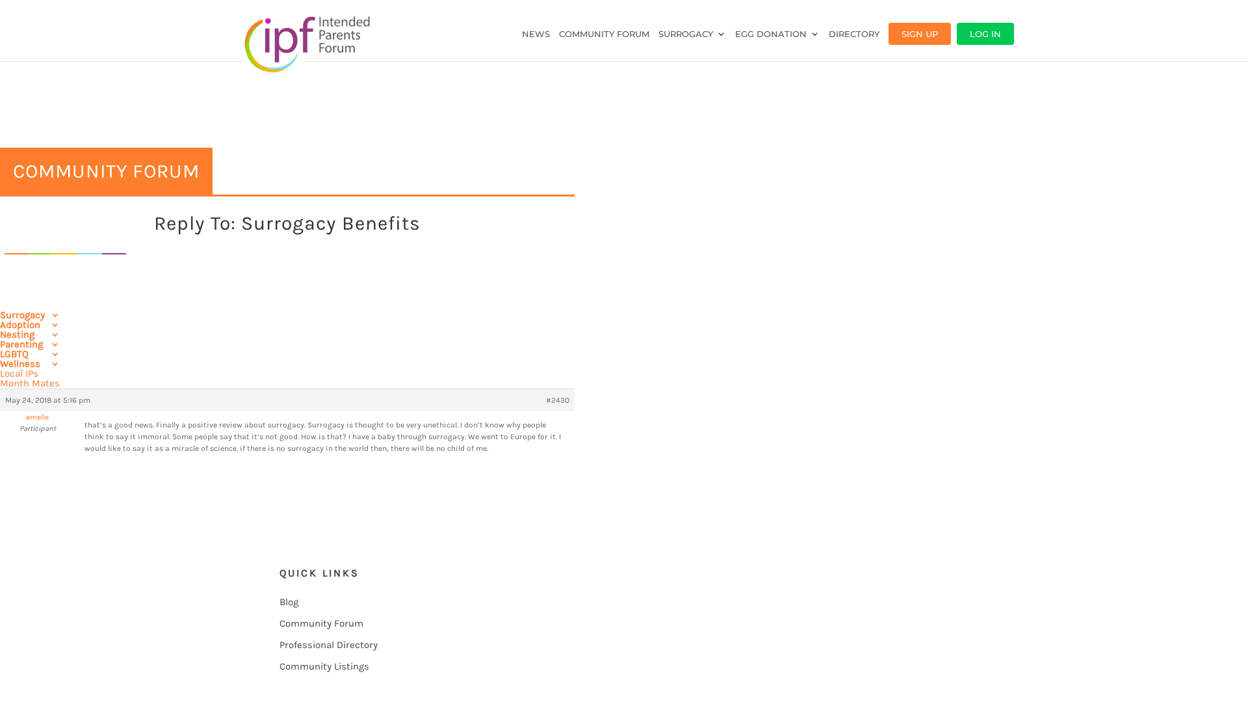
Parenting (21, 344)
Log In (985, 34)
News (536, 34)
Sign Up (920, 34)
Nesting (17, 334)
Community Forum (604, 34)
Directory (854, 34)
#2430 (557, 400)
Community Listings (324, 666)
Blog (289, 602)
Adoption (20, 325)
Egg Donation (771, 34)
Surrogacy (685, 34)
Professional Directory (329, 645)
